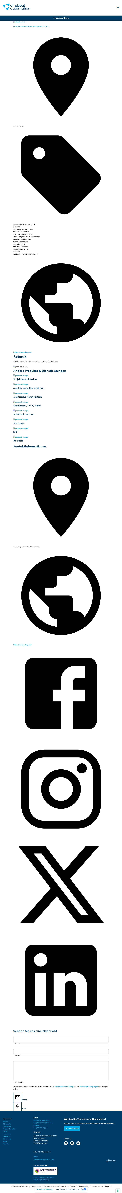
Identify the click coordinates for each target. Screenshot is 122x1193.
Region (36, 1125)
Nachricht (17, 1060)
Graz (5, 1131)
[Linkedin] (66, 1143)
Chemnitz (7, 1124)
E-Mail (15, 1048)
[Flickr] (72, 1143)
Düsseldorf (7, 1126)
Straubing (7, 1139)
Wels (5, 1141)
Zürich (5, 1144)
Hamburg (6, 1134)
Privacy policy (83, 1186)
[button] (118, 7)
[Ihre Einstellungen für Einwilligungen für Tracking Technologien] (118, 1190)
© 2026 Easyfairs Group (20, 1186)
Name (15, 1036)
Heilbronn (7, 1136)
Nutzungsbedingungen (89, 1086)
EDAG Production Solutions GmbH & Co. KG (30, 26)
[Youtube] (78, 1143)
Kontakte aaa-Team (41, 1120)
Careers (46, 1186)
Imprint (108, 1186)
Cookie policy (97, 1186)
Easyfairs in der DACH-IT (43, 1123)
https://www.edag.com (22, 352)
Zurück (21, 1108)
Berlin (5, 1121)
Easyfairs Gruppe (40, 1128)
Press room (36, 1186)
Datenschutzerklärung (64, 1086)
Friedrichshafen (9, 1129)
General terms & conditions (64, 1186)
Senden (21, 1100)
